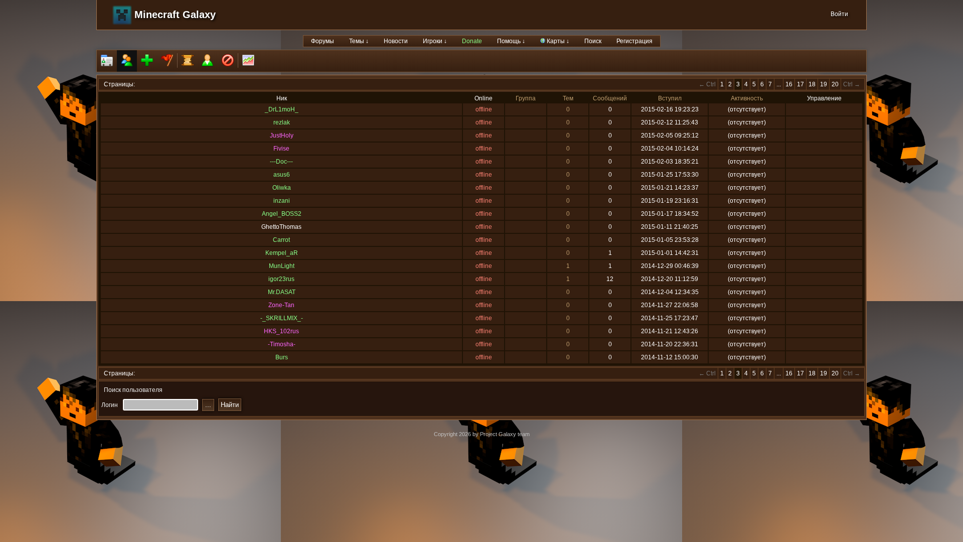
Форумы (322, 41)
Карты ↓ (557, 41)
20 (835, 84)
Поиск (592, 41)
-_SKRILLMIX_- (281, 318)
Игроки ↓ (435, 41)
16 (788, 84)
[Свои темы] (208, 61)
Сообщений (610, 98)
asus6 (281, 174)
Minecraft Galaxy (175, 14)
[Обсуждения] (188, 61)
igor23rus (281, 279)
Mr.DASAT (281, 292)
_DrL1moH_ (281, 109)
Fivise (281, 148)
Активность (747, 98)
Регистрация (634, 41)
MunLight (281, 265)
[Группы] (167, 61)
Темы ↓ (359, 41)
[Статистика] (248, 61)
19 (823, 84)
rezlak (281, 122)
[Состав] (127, 61)
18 (812, 84)
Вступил (670, 98)
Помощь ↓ (511, 41)
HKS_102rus (281, 331)
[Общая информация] (107, 61)
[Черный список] (228, 61)
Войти (839, 14)
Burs (281, 357)
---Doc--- (281, 161)
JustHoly (281, 135)
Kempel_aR (281, 252)
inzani (281, 200)
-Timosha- (281, 344)
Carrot (281, 239)
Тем (568, 98)
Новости (396, 41)
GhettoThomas (281, 226)
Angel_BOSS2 (281, 213)
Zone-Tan (281, 305)
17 (800, 84)
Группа (526, 98)
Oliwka (281, 187)
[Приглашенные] (147, 61)
